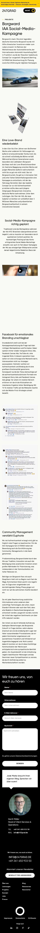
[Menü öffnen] (32, 10)
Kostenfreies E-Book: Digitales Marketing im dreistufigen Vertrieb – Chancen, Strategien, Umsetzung (18, 3)
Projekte (5, 890)
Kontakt (5, 893)
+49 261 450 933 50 (21, 829)
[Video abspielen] (20, 270)
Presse (4, 899)
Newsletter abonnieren (20, 875)
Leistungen (6, 886)
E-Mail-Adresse (11, 713)
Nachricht (8, 726)
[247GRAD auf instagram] (17, 928)
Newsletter (26, 890)
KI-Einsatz (32, 918)
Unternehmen (10, 700)
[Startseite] (20, 911)
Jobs (4, 896)
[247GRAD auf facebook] (23, 928)
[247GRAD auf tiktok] (28, 928)
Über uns (5, 883)
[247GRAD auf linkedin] (11, 928)
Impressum (8, 918)
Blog (24, 883)
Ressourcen (26, 886)
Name (7, 687)
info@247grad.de (21, 833)
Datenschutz (20, 918)
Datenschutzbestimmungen (26, 756)
